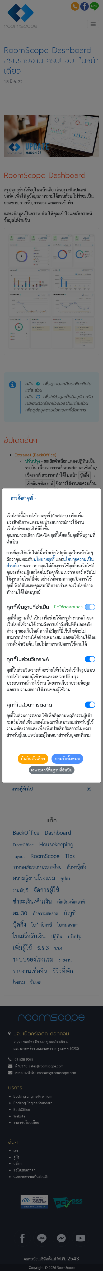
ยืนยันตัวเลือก (33, 758)
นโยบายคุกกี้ (44, 559)
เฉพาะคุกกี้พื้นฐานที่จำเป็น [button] (51, 769)
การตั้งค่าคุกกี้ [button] (22, 498)
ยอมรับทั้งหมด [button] (67, 758)
